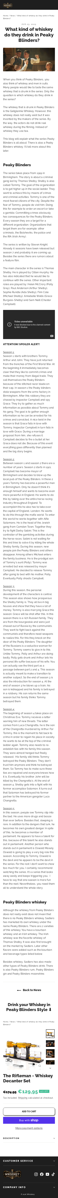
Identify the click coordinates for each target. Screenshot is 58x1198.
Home (5, 16)
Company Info (14, 1187)
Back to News (31, 990)
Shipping (23, 1098)
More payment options (29, 1128)
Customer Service (18, 1161)
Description (11, 1138)
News (12, 16)
